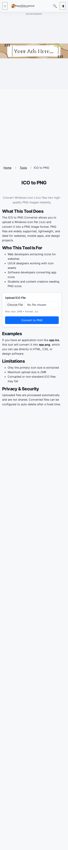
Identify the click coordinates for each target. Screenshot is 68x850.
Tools (23, 167)
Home (7, 167)
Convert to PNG (32, 320)
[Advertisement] (34, 126)
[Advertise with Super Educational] (34, 50)
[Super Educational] (23, 5)
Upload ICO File (15, 297)
